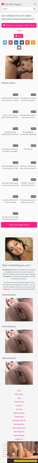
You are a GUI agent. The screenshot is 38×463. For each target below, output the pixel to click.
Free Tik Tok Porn (19, 432)
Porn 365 (19, 409)
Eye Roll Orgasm (13, 4)
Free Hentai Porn (19, 424)
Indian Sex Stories (19, 413)
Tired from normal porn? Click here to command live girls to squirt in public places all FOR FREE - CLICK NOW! (19, 26)
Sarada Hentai (19, 417)
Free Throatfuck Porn (19, 428)
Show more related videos (19, 224)
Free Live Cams (19, 402)
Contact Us (19, 405)
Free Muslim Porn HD (19, 420)
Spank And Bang (19, 435)
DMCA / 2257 (19, 394)
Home (19, 390)
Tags (19, 398)
